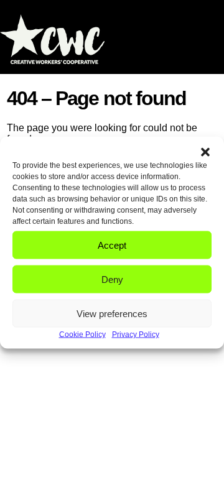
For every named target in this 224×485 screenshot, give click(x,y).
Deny (112, 279)
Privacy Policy (135, 334)
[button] (205, 152)
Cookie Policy (82, 334)
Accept (112, 244)
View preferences (112, 313)
